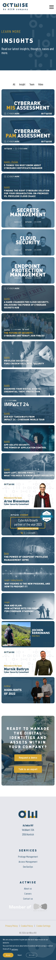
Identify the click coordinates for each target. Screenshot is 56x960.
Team (31, 84)
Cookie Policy (27, 926)
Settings (31, 955)
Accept (8, 955)
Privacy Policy (11, 926)
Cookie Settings (43, 926)
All (14, 84)
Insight (22, 84)
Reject (20, 955)
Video (40, 84)
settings (14, 949)
